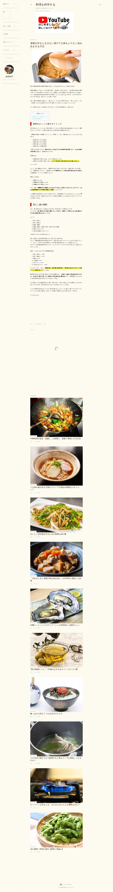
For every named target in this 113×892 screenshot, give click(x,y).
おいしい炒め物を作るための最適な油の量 (48, 534)
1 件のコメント (36, 807)
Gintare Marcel (70, 887)
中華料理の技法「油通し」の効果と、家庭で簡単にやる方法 (55, 438)
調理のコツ (41, 324)
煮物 (37, 324)
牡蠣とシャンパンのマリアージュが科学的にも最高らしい (55, 625)
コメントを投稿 (36, 441)
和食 (45, 324)
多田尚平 (9, 76)
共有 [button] (31, 324)
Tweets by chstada (9, 58)
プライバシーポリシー (45, 11)
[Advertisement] (56, 308)
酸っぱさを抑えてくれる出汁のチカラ (46, 713)
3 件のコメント (36, 583)
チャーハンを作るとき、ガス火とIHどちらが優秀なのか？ (55, 805)
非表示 (41, 113)
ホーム (37, 11)
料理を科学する (45, 4)
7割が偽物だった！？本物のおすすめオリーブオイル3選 (54, 669)
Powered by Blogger (66, 884)
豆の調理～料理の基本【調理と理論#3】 (47, 849)
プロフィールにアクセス (9, 79)
